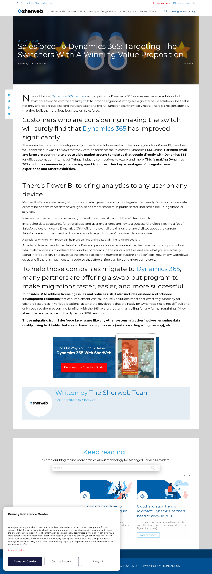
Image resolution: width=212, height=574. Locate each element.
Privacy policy (16, 550)
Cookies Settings (62, 561)
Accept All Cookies (25, 561)
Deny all (98, 561)
